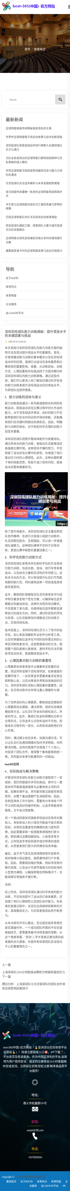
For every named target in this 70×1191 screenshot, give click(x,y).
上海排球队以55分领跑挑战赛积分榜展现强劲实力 (33, 972)
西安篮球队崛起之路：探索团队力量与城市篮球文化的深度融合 (34, 227)
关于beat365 (12, 278)
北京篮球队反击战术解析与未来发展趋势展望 (33, 183)
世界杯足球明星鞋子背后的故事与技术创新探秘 (34, 136)
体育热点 (11, 286)
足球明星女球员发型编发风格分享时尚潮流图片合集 (34, 240)
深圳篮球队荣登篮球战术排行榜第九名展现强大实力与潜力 (34, 147)
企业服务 (11, 304)
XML (64, 1185)
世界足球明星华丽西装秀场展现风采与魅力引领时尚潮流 (34, 172)
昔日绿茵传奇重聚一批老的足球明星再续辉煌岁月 (34, 193)
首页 (27, 49)
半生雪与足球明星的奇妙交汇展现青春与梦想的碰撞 (34, 206)
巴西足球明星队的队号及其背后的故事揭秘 (31, 217)
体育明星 (11, 295)
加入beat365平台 (15, 312)
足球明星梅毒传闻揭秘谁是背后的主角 (29, 128)
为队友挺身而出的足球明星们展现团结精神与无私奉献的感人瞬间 (34, 160)
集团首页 (11, 1181)
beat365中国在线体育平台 (30, 1176)
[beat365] (35, 6)
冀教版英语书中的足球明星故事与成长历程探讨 (34, 250)
